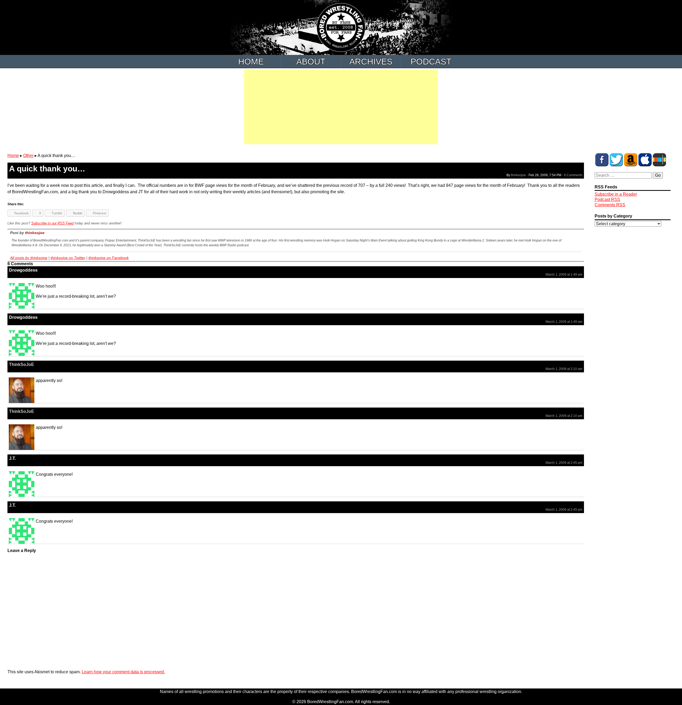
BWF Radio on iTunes (645, 159)
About (311, 61)
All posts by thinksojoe (28, 258)
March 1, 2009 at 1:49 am (564, 274)
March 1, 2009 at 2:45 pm (564, 463)
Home (251, 61)
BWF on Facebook (601, 159)
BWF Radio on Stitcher (659, 159)
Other (28, 155)
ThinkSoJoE (21, 364)
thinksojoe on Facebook (108, 258)
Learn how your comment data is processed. (123, 672)
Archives (370, 61)
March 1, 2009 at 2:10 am (564, 369)
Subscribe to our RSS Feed (52, 223)
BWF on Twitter (616, 159)
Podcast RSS (607, 199)
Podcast (431, 61)
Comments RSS (610, 205)
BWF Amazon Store (630, 159)
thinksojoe (518, 175)
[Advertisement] (341, 107)
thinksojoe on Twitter (68, 258)
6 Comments (573, 175)
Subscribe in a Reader (616, 194)
